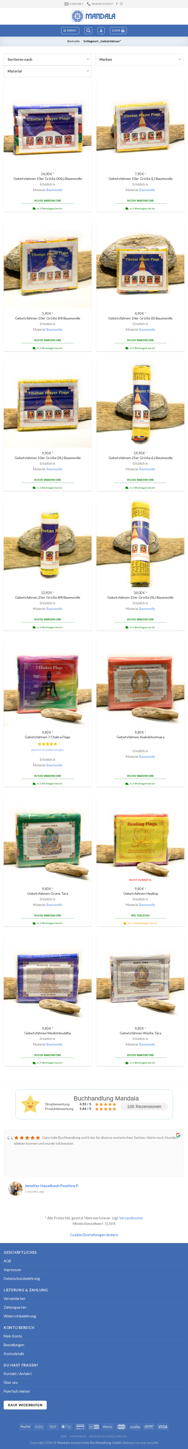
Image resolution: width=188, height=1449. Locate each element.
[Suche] (88, 30)
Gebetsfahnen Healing (140, 893)
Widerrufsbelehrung (20, 1316)
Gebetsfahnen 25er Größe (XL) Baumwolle (140, 597)
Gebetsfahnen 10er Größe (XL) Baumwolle (47, 458)
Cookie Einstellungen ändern (94, 1235)
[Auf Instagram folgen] (121, 3)
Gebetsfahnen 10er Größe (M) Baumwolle (47, 318)
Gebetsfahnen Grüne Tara (47, 893)
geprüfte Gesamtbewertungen (48, 750)
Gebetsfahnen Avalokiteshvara (140, 737)
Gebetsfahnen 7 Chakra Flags (47, 737)
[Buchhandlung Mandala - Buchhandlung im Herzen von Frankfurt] (94, 16)
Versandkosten (131, 1218)
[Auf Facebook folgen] (117, 3)
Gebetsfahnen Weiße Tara (140, 1033)
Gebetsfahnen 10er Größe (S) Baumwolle (140, 318)
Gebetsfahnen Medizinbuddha (47, 1033)
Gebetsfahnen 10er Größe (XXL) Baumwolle (47, 178)
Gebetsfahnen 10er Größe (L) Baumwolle (140, 178)
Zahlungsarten (15, 1307)
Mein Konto (13, 1336)
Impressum (12, 1270)
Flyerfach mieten (17, 1391)
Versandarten (14, 1298)
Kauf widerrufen (25, 1405)
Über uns (11, 1382)
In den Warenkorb (47, 200)
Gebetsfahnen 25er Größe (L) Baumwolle (140, 458)
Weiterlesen (140, 915)
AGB (7, 1261)
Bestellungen (14, 1345)
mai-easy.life (149, 1443)
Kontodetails (14, 1354)
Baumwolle (54, 190)
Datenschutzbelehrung (22, 1278)
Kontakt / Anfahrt (18, 1374)
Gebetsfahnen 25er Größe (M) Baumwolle (47, 597)
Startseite (73, 41)
